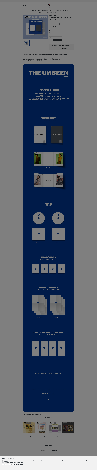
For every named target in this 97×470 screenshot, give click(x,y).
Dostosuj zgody (13, 464)
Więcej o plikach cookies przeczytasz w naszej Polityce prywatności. (12, 462)
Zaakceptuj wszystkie (19, 464)
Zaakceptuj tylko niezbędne (6, 464)
